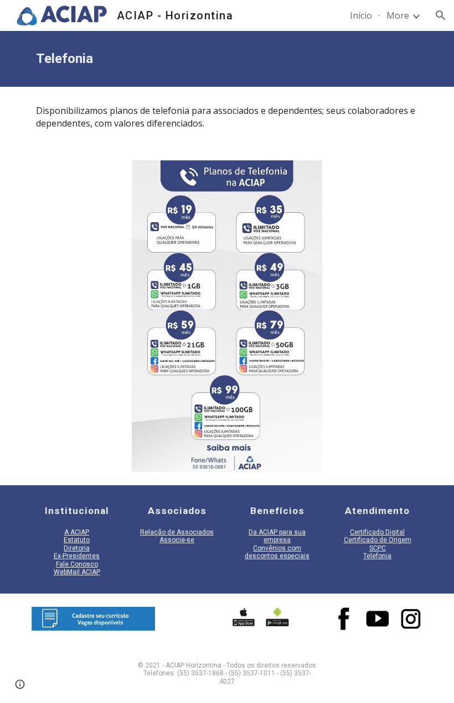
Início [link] (361, 15)
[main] (227, 59)
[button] (440, 15)
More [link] (397, 15)
